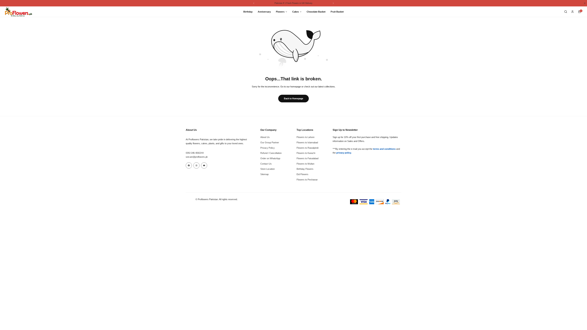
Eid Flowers (302, 174)
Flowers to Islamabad (307, 142)
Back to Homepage (293, 98)
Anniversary (264, 11)
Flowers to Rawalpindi (307, 148)
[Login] (572, 12)
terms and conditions (384, 149)
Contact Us (266, 163)
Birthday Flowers (305, 169)
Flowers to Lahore (305, 137)
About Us (265, 137)
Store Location (267, 169)
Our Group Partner (269, 142)
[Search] (566, 12)
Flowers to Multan (305, 163)
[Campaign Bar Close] (584, 3)
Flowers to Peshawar (307, 179)
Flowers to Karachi (306, 153)
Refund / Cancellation (271, 153)
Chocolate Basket (316, 11)
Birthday (248, 11)
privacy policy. (344, 152)
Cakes (295, 11)
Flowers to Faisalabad (307, 158)
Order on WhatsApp (270, 158)
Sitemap (264, 174)
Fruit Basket (337, 11)
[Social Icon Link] (189, 165)
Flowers (280, 11)
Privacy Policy (267, 148)
